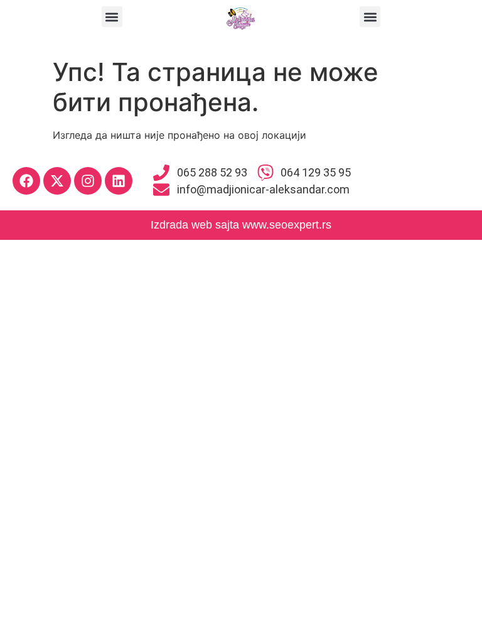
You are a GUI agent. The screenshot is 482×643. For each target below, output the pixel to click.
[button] (112, 16)
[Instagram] (88, 181)
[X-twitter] (57, 181)
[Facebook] (26, 181)
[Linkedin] (118, 181)
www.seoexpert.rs (286, 225)
